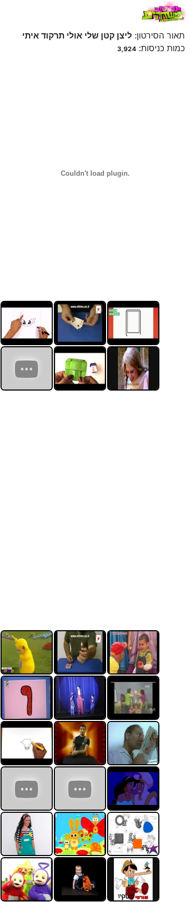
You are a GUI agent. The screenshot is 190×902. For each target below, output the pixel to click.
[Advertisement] (95, 509)
